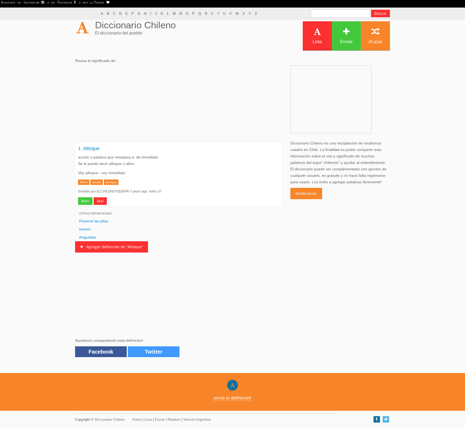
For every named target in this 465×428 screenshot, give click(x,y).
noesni (84, 229)
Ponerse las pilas (93, 221)
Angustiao (87, 237)
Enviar (346, 41)
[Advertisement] (178, 104)
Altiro (84, 182)
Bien (85, 200)
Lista (317, 41)
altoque (111, 182)
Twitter (154, 352)
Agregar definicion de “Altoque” (113, 246)
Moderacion (306, 193)
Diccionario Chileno (135, 25)
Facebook (101, 352)
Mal (100, 200)
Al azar (375, 41)
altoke (96, 182)
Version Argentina (197, 419)
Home (136, 419)
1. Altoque (89, 148)
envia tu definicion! (232, 398)
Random (174, 419)
